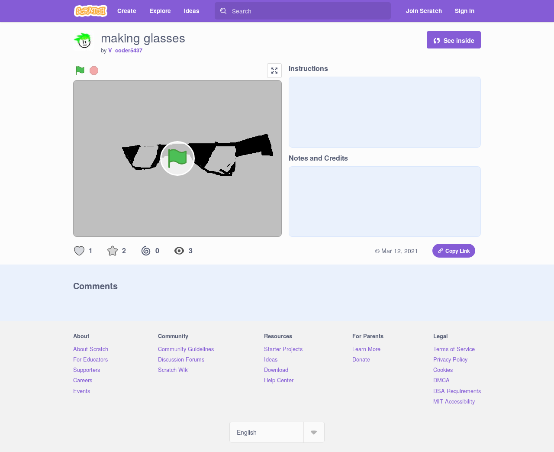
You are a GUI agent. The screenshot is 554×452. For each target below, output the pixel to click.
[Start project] (80, 70)
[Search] (223, 10)
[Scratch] (90, 11)
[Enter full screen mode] (274, 70)
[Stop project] (94, 70)
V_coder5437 (125, 50)
